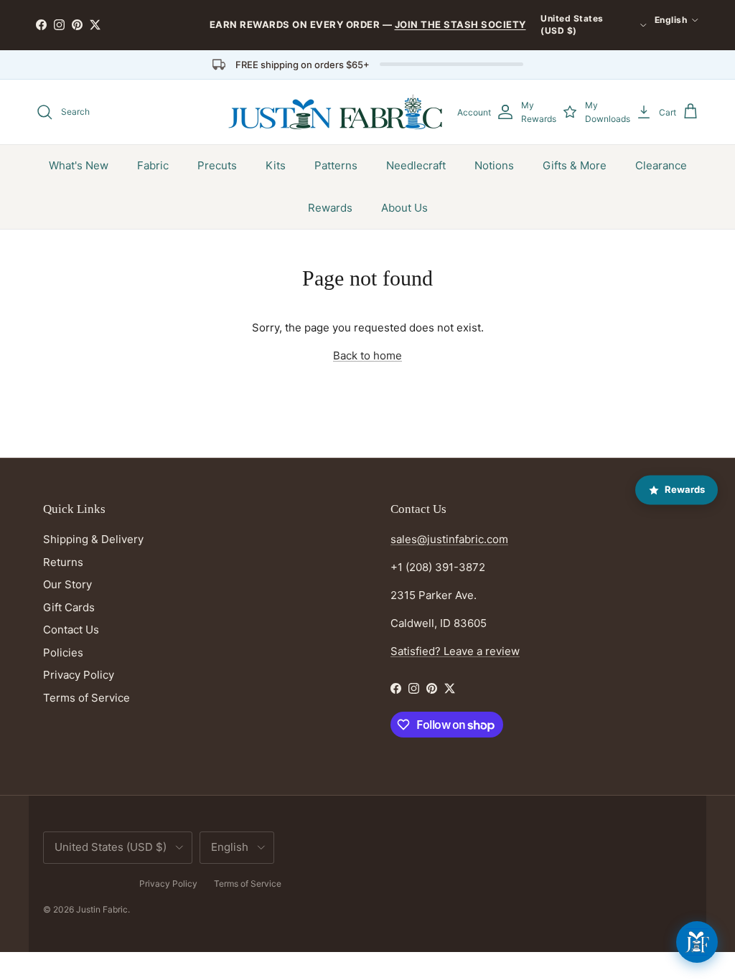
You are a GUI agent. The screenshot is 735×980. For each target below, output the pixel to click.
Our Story (67, 584)
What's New (78, 165)
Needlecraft (416, 165)
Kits (276, 165)
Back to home (367, 355)
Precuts (217, 165)
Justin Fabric (102, 909)
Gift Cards (69, 607)
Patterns (335, 165)
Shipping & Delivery (93, 539)
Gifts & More (575, 165)
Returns (63, 562)
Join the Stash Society (460, 24)
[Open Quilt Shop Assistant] (697, 942)
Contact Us (71, 629)
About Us (404, 208)
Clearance (661, 165)
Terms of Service (86, 698)
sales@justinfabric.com (449, 539)
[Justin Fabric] (335, 112)
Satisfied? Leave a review (455, 651)
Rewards (330, 208)
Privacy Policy (78, 675)
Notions (494, 165)
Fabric (153, 165)
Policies (63, 652)
